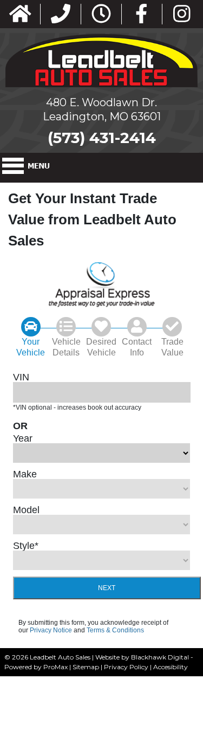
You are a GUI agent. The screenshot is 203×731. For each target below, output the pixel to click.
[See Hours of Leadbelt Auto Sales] (101, 14)
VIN (21, 377)
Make (25, 474)
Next (106, 588)
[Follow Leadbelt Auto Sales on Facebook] (141, 14)
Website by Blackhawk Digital (142, 657)
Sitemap (86, 667)
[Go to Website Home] (20, 14)
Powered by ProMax (36, 667)
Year (22, 438)
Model (26, 510)
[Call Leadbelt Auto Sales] (60, 14)
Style (25, 546)
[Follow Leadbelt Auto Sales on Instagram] (182, 14)
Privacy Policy (126, 667)
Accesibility (170, 667)
